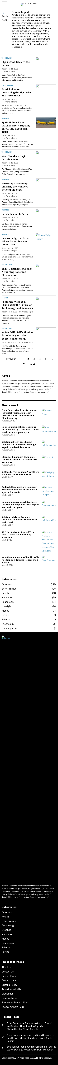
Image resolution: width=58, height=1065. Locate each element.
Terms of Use (9, 980)
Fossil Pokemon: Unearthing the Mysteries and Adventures (16, 92)
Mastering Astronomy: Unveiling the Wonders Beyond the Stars (15, 186)
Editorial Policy (9, 984)
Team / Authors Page (13, 1006)
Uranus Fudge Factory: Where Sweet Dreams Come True (15, 241)
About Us (6, 967)
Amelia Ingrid (11, 71)
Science (5, 298)
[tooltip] (14, 50)
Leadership (8, 601)
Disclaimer (7, 993)
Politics (6, 615)
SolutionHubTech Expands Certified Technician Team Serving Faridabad (20, 520)
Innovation (7, 597)
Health (5, 593)
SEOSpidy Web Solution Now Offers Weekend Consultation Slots (20, 473)
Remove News (10, 998)
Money (5, 610)
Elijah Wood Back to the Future (16, 63)
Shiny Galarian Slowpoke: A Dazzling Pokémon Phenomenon (17, 272)
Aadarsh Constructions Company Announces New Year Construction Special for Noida (20, 490)
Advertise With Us (11, 989)
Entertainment (8, 85)
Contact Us (8, 971)
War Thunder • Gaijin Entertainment (14, 158)
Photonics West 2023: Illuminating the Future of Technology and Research (17, 305)
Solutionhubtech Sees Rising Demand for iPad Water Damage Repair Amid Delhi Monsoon (19, 445)
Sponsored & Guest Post (15, 1002)
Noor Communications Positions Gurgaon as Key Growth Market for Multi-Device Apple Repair (20, 430)
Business (5, 118)
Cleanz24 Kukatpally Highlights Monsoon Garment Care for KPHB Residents (19, 460)
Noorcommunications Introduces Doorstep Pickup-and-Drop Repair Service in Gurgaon (20, 505)
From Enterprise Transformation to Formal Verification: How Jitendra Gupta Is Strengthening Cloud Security (19, 414)
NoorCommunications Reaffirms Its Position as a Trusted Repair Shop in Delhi (20, 560)
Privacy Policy (9, 976)
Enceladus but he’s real (15, 214)
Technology (7, 58)
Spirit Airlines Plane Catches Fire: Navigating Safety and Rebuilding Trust (16, 127)
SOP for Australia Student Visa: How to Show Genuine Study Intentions (18, 535)
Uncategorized (9, 628)
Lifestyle (6, 606)
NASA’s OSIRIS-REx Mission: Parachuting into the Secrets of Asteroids (17, 335)
